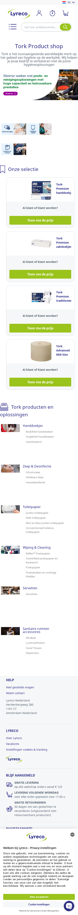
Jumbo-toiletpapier (37, 513)
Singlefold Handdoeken (40, 436)
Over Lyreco (14, 738)
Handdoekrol (34, 442)
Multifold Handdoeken (39, 431)
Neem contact (15, 693)
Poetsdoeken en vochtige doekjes (41, 574)
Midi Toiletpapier (36, 518)
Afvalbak (31, 638)
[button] (12, 26)
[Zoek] (65, 27)
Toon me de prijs (40, 220)
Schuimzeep (33, 472)
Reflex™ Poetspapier (38, 553)
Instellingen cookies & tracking (26, 749)
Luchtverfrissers (35, 643)
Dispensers (32, 653)
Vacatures (12, 744)
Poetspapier (33, 567)
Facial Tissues (34, 648)
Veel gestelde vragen (20, 687)
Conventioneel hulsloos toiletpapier (40, 530)
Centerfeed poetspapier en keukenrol (42, 560)
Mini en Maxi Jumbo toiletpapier (45, 523)
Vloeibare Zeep (34, 477)
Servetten (31, 594)
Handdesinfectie (35, 482)
